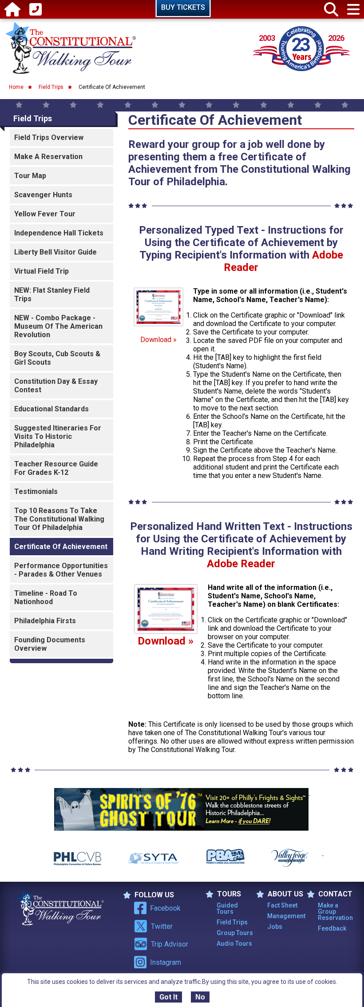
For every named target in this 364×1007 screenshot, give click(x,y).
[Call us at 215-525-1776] (35, 9)
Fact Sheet (282, 905)
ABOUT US (285, 894)
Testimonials (36, 491)
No (200, 997)
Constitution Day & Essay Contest (56, 385)
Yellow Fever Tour (44, 214)
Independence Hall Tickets (58, 233)
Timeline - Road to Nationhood (45, 597)
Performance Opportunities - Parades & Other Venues (61, 569)
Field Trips (51, 87)
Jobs (274, 926)
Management (286, 916)
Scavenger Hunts (43, 195)
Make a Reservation (48, 156)
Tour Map (30, 175)
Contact (335, 894)
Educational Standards (51, 409)
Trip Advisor (169, 944)
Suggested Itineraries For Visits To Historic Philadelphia (57, 436)
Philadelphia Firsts (45, 621)
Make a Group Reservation (335, 911)
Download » (158, 339)
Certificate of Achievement (60, 546)
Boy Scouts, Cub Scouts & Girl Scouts (57, 358)
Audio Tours (234, 943)
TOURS (229, 894)
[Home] (12, 9)
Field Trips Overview (48, 137)
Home (16, 87)
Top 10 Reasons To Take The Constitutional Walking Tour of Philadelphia (59, 519)
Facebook (165, 908)
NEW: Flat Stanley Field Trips (52, 294)
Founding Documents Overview (49, 644)
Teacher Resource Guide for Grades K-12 (56, 468)
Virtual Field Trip (41, 271)
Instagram (165, 962)
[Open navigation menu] (353, 9)
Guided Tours (227, 908)
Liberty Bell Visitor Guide (55, 252)
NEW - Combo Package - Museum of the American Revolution (58, 326)
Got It (168, 997)
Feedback (332, 928)
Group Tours (235, 933)
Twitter (162, 926)
